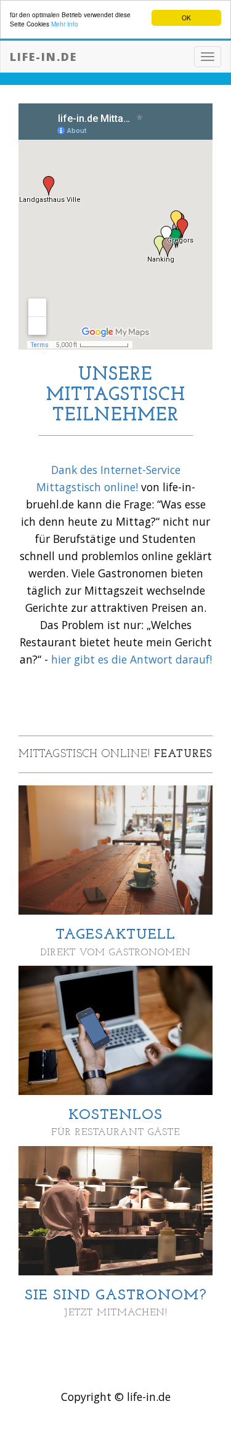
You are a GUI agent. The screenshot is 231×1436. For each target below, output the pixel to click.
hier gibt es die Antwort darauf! (131, 659)
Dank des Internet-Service (115, 469)
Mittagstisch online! (87, 486)
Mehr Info (64, 23)
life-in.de (43, 56)
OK (186, 17)
